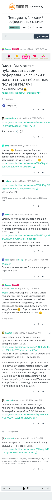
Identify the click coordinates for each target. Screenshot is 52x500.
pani (7, 214)
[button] (4, 496)
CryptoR (8, 333)
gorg (7, 146)
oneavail (9, 400)
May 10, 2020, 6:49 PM (32, 400)
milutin (8, 181)
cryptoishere (10, 118)
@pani (5, 292)
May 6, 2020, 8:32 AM (31, 333)
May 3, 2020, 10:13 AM (28, 214)
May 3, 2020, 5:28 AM (37, 49)
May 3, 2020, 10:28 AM (38, 260)
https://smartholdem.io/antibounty (20, 92)
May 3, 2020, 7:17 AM (34, 118)
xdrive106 (9, 438)
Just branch (14, 27)
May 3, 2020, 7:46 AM (27, 146)
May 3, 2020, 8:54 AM (30, 181)
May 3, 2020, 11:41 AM (27, 288)
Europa (8, 49)
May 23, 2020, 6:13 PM (33, 438)
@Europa (6, 264)
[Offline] (3, 49)
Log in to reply (41, 36)
